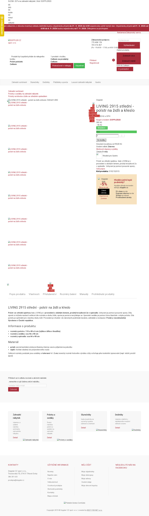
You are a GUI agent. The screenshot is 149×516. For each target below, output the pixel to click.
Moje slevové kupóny (89, 485)
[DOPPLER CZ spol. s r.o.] (14, 43)
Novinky (50, 472)
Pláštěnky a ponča (60, 82)
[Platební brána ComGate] (74, 503)
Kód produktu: (102, 171)
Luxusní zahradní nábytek (81, 82)
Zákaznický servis (133, 33)
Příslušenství (49, 294)
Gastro (98, 82)
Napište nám (52, 475)
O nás (49, 479)
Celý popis (100, 169)
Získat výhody (103, 192)
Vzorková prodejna (54, 485)
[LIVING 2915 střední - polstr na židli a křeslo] (50, 113)
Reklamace (121, 33)
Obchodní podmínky (55, 489)
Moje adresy (86, 479)
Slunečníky (34, 82)
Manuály (84, 294)
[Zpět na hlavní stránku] (9, 89)
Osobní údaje (86, 482)
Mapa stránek (52, 496)
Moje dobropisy (87, 475)
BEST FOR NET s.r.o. (94, 510)
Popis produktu (17, 294)
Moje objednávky (87, 472)
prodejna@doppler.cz (16, 480)
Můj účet (86, 465)
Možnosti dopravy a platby (107, 149)
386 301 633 (12, 477)
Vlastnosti (34, 294)
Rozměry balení (68, 294)
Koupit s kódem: (108, 120)
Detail (15, 437)
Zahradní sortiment (19, 82)
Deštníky (46, 82)
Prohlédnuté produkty (103, 294)
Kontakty (50, 492)
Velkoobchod (52, 482)
